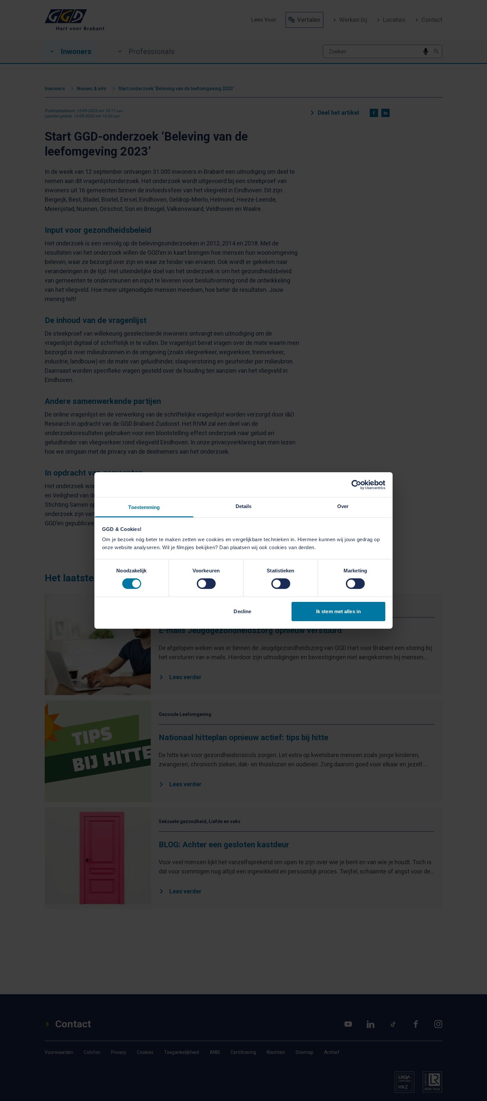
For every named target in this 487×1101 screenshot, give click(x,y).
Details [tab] (244, 506)
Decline (242, 611)
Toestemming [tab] (144, 507)
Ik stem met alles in (338, 611)
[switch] (206, 583)
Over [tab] (343, 506)
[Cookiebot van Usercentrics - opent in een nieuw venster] (356, 484)
